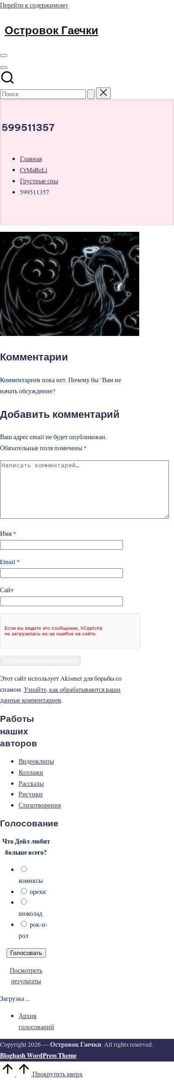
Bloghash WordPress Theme (38, 1055)
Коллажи (31, 772)
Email (10, 562)
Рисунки (31, 794)
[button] (91, 94)
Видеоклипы (36, 761)
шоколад (30, 913)
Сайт (6, 590)
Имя (8, 533)
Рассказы (31, 783)
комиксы (31, 880)
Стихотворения (40, 805)
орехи (38, 892)
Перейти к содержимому (34, 5)
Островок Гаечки (51, 30)
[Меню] (3, 55)
